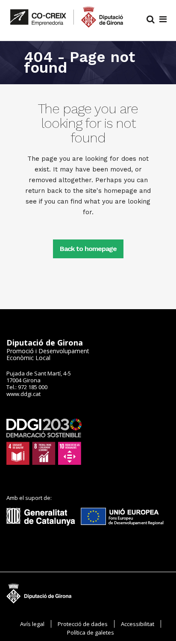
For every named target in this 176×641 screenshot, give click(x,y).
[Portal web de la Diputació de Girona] (43, 528)
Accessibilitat (137, 624)
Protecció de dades (83, 624)
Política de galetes (90, 632)
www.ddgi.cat (23, 394)
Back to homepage (88, 249)
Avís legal (32, 624)
